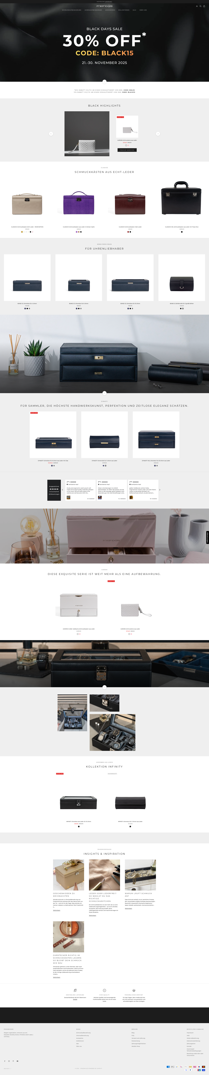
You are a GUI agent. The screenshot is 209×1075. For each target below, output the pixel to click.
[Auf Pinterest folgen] (13, 1061)
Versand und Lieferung (138, 1038)
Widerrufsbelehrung (193, 1038)
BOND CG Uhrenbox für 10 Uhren (130, 303)
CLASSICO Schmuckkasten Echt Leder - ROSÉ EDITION (27, 227)
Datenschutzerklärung (193, 1041)
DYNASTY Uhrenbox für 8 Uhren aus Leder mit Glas (53, 460)
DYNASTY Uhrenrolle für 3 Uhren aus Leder (104, 460)
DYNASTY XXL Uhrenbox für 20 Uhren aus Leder (156, 460)
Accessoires (110, 10)
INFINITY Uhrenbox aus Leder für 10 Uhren (78, 821)
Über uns (143, 10)
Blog (133, 1032)
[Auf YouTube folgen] (17, 1061)
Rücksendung (136, 1041)
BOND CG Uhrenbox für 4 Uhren (27, 303)
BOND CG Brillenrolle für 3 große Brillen (182, 303)
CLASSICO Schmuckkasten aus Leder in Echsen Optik (79, 227)
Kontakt (189, 1046)
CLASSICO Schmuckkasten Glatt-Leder (130, 227)
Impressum (190, 1032)
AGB (188, 1035)
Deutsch (7, 1068)
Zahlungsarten (191, 1043)
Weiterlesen (56, 910)
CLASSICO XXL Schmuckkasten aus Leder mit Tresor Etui (181, 227)
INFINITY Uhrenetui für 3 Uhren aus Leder (130, 821)
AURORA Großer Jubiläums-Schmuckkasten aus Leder (79, 629)
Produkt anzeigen (127, 150)
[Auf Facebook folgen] (5, 1061)
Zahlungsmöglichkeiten (139, 1043)
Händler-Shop (136, 1046)
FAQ (133, 1035)
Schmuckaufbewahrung (71, 10)
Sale (134, 10)
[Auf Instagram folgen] (9, 1061)
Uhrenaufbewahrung (93, 10)
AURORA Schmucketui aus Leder (127, 140)
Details (75, 999)
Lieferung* (108, 1)
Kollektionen (123, 10)
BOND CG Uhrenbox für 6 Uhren (78, 303)
